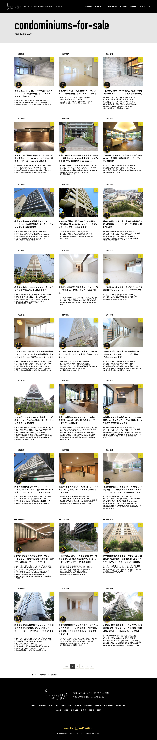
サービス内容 (111, 6)
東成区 (83, 710)
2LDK (126, 108)
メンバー (123, 6)
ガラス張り (118, 99)
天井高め (17, 104)
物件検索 (88, 6)
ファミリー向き (28, 169)
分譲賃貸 (44, 102)
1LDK (38, 240)
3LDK (73, 174)
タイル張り (18, 102)
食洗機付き (119, 108)
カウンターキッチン (129, 98)
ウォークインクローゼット (22, 165)
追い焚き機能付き (108, 108)
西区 (99, 710)
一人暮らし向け (28, 102)
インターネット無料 (20, 101)
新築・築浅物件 (19, 240)
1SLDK (105, 437)
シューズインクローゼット (22, 235)
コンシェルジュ (128, 99)
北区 (66, 710)
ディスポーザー (129, 101)
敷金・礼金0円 (37, 104)
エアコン (31, 101)
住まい (37, 102)
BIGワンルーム (64, 98)
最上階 (28, 437)
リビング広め (107, 105)
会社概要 (133, 6)
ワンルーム (85, 103)
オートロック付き (42, 101)
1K (49, 104)
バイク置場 (107, 103)
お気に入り (99, 6)
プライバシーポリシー (103, 705)
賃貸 (45, 104)
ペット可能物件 (64, 170)
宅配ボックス (26, 104)
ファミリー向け (117, 103)
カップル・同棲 (76, 99)
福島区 (92, 710)
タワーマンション (117, 101)
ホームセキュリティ (129, 103)
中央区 (59, 710)
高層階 (29, 303)
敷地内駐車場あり (108, 507)
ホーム (33, 705)
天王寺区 (74, 710)
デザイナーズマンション (66, 101)
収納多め (106, 106)
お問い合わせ (144, 6)
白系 (28, 240)
